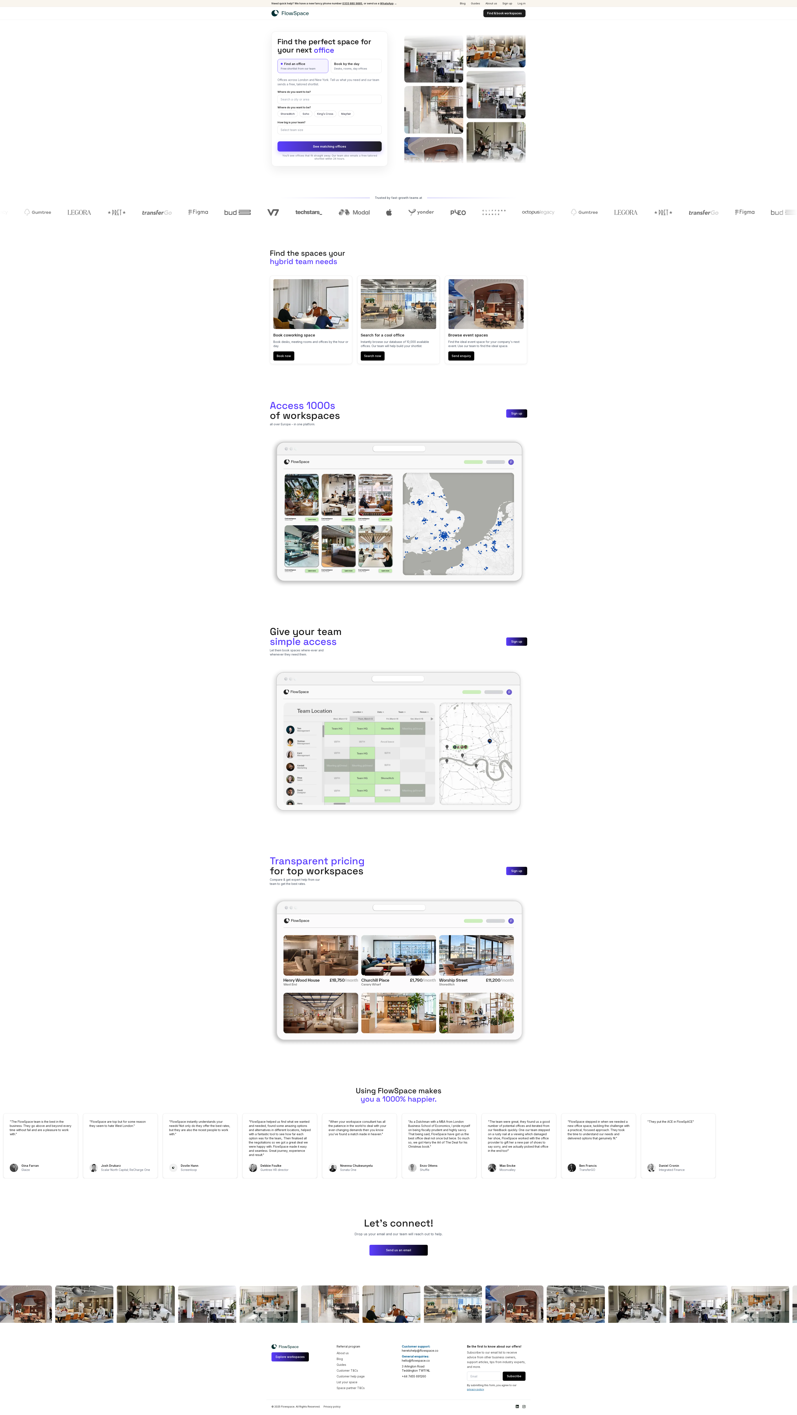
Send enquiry (461, 356)
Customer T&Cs (347, 1370)
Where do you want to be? (294, 91)
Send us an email (398, 1250)
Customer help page (351, 1376)
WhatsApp (387, 3)
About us (491, 3)
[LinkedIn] (517, 1406)
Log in (522, 3)
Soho (306, 113)
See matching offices (329, 146)
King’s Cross (325, 113)
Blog (463, 3)
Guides (475, 3)
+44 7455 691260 (414, 1376)
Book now (284, 356)
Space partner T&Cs (351, 1388)
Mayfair (346, 113)
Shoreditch (288, 113)
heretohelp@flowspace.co (420, 1350)
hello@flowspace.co (416, 1360)
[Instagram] (524, 1406)
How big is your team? (291, 122)
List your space (347, 1382)
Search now (372, 356)
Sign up (507, 3)
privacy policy (475, 1389)
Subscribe (514, 1376)
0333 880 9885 (352, 3)
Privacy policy (332, 1406)
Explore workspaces (290, 1357)
